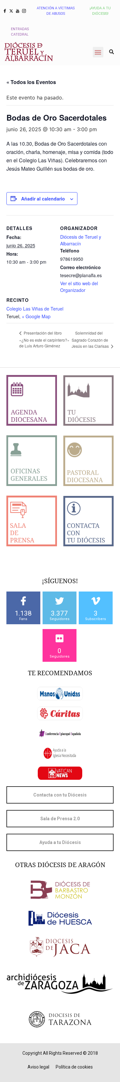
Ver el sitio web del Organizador (79, 286)
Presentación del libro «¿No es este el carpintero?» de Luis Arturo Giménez (44, 339)
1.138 (23, 613)
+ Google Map (36, 316)
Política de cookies (74, 1066)
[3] (95, 600)
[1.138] (23, 600)
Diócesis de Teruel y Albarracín (80, 240)
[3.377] (59, 600)
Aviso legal (38, 1066)
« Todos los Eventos (31, 82)
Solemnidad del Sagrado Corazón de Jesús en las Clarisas (91, 339)
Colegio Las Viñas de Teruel (34, 308)
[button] (98, 52)
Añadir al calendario (43, 198)
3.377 (59, 613)
